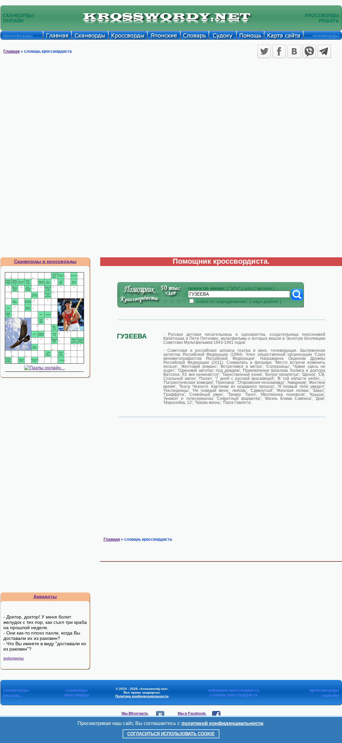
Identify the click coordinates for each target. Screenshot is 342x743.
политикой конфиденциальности (222, 723)
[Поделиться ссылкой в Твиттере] (264, 51)
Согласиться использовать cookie (171, 733)
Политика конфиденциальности (141, 696)
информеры (13, 658)
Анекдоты (45, 596)
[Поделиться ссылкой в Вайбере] (309, 51)
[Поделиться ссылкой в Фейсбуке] (279, 51)
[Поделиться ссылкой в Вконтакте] (294, 51)
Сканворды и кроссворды (45, 261)
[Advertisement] (171, 110)
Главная (11, 51)
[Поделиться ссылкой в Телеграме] (324, 51)
